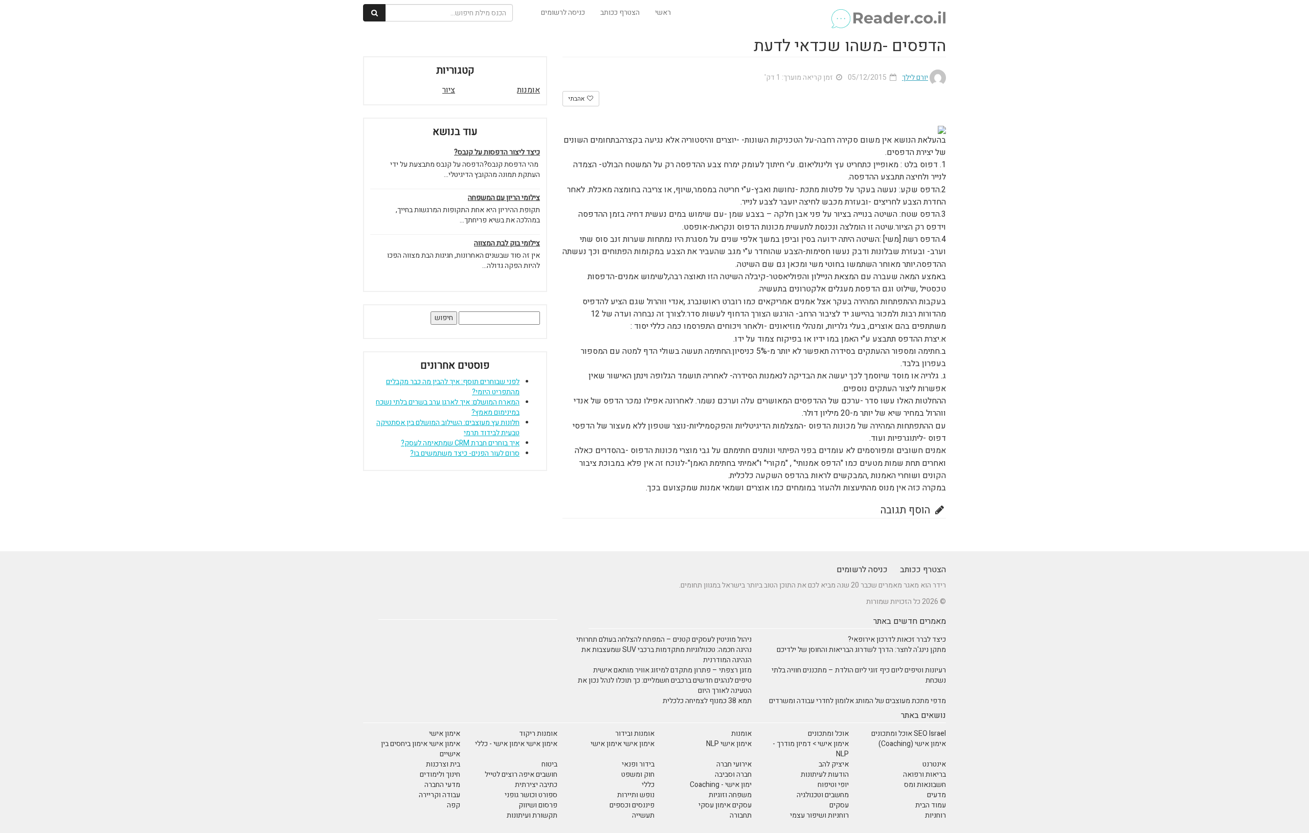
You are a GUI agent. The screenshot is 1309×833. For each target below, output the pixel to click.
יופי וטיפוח (833, 784)
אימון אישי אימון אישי (622, 743)
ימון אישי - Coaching (721, 784)
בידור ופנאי (638, 764)
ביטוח (549, 764)
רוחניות (935, 815)
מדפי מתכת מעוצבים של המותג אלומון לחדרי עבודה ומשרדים (857, 700)
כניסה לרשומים (563, 12)
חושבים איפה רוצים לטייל (521, 774)
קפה (453, 805)
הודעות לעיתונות (825, 774)
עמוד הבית (930, 805)
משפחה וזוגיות (730, 795)
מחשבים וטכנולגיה (823, 795)
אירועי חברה (734, 764)
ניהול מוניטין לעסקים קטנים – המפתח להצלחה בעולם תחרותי (664, 639)
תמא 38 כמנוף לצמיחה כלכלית (707, 700)
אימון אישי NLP (729, 743)
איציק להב (834, 764)
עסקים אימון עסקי (725, 805)
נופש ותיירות (635, 795)
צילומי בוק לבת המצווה (507, 243)
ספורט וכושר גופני (531, 795)
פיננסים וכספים (632, 805)
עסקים (839, 805)
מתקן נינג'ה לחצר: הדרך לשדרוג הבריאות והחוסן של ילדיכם (861, 649)
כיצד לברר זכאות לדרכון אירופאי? (897, 639)
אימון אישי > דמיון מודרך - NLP (811, 748)
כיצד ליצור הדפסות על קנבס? (497, 152)
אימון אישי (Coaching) (912, 743)
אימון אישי (444, 733)
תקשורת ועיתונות (532, 815)
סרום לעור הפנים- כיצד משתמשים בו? (465, 453)
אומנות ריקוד (538, 733)
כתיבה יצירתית (536, 784)
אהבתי (577, 98)
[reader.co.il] (888, 13)
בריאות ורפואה (924, 774)
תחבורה (741, 815)
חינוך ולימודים (440, 774)
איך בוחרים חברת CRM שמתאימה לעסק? (460, 443)
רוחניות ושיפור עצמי (819, 815)
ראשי (663, 12)
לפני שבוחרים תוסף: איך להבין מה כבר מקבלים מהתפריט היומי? (453, 386)
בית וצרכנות (443, 764)
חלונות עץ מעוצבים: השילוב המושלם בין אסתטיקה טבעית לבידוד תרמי (448, 427)
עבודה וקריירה (439, 795)
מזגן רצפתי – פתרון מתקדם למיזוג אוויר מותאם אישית (672, 670)
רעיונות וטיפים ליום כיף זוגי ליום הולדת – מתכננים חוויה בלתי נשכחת (859, 675)
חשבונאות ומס (925, 784)
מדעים (936, 795)
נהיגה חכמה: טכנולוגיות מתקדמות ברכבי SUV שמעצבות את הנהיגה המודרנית (666, 654)
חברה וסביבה (733, 774)
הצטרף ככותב (620, 12)
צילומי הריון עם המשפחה (504, 198)
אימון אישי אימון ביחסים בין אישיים (420, 748)
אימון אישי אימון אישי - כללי (516, 743)
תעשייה (643, 815)
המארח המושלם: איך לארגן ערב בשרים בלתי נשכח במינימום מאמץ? (448, 407)
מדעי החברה (442, 784)
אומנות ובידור (634, 733)
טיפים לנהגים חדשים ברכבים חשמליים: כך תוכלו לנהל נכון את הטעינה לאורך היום (665, 685)
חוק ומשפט (637, 774)
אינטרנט (934, 764)
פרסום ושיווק (537, 805)
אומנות (528, 90)
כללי (648, 784)
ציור (448, 90)
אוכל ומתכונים (828, 733)
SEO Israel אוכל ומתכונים (908, 733)
